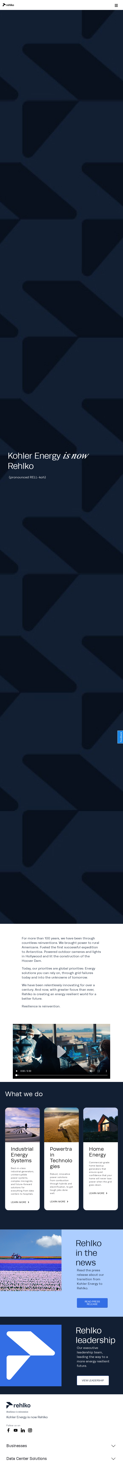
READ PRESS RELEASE (92, 1303)
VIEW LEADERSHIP (93, 1380)
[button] (19, 5)
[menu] (116, 4)
